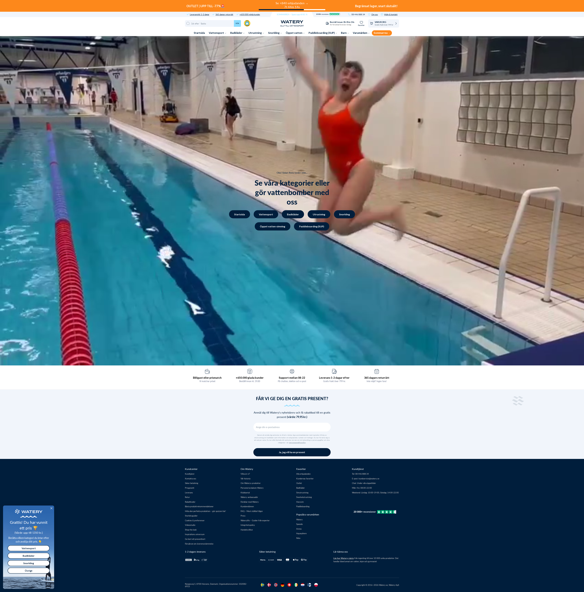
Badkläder (236, 32)
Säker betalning (191, 483)
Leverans (189, 492)
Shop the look (191, 529)
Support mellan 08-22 (292, 377)
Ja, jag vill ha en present (292, 452)
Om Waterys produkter (251, 483)
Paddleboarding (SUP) (322, 32)
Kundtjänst (189, 473)
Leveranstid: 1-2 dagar (199, 14)
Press (243, 515)
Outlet (299, 483)
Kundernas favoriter (305, 478)
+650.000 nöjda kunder (250, 14)
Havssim (300, 501)
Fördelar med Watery (250, 501)
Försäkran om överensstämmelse (199, 543)
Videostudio (190, 524)
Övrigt (28, 570)
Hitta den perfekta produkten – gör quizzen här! (205, 511)
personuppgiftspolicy (297, 443)
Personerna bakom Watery (252, 487)
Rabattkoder (190, 501)
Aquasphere (301, 533)
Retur (187, 497)
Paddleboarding (302, 506)
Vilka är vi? (245, 473)
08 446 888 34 (358, 14)
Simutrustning (302, 492)
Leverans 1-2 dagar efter (334, 377)
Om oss (374, 14)
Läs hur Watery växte (343, 558)
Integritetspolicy (248, 524)
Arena (298, 528)
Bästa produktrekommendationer (199, 506)
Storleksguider (191, 515)
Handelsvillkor (247, 529)
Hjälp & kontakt (391, 14)
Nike (298, 538)
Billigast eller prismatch (207, 377)
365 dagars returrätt (224, 14)
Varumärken (360, 32)
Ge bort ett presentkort (195, 538)
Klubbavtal (245, 492)
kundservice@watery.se (369, 478)
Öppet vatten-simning (272, 226)
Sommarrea (381, 32)
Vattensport (216, 32)
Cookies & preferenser (195, 520)
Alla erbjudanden (303, 473)
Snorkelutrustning (304, 497)
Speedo (299, 524)
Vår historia (245, 478)
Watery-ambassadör (249, 497)
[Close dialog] (51, 508)
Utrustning (255, 32)
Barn (344, 32)
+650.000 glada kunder (250, 377)
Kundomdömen (247, 506)
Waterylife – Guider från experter (255, 520)
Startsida (199, 32)
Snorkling (274, 32)
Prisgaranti (189, 487)
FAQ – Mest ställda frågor (252, 511)
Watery (299, 519)
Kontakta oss (190, 478)
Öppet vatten (294, 32)
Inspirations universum (195, 534)
